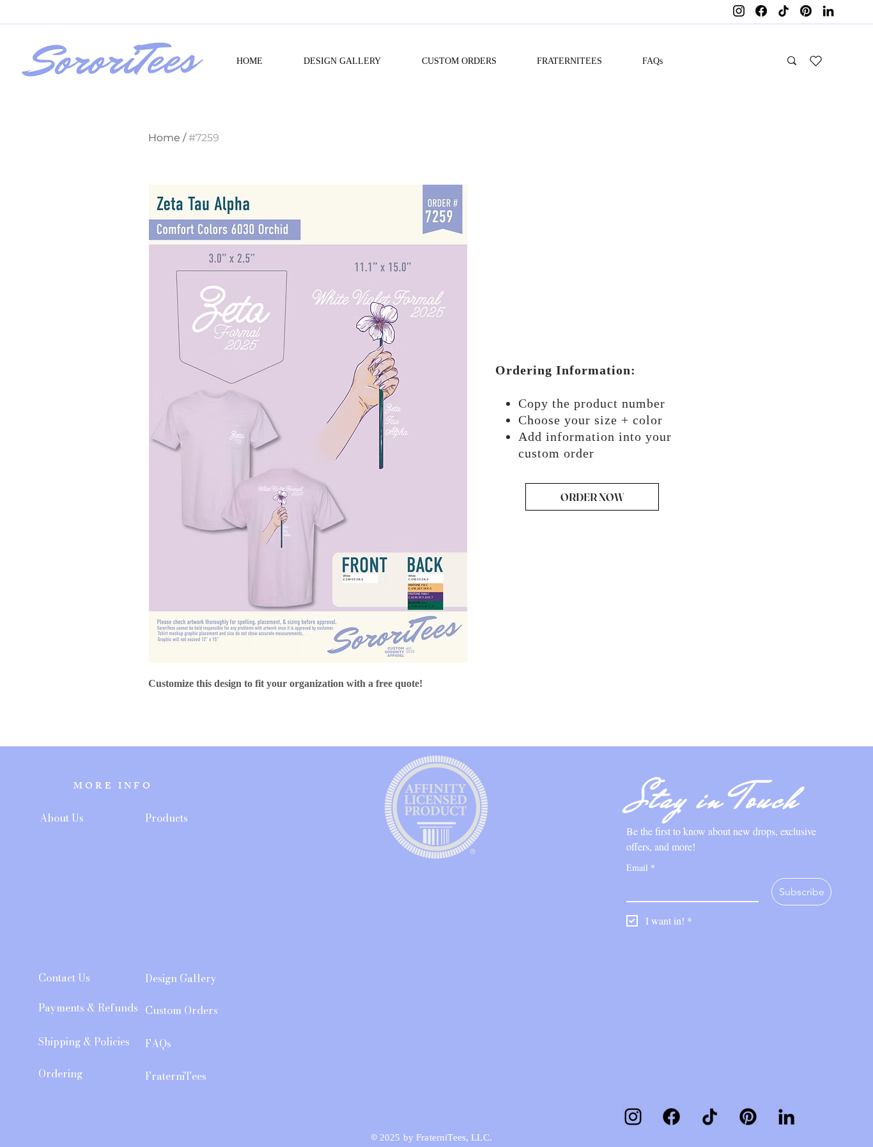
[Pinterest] (806, 11)
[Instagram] (738, 11)
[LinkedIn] (828, 11)
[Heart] (815, 60)
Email (640, 867)
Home (164, 138)
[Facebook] (761, 11)
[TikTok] (783, 11)
